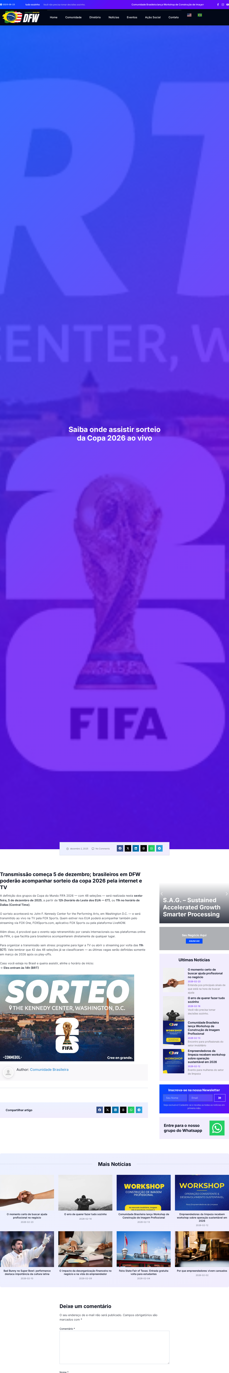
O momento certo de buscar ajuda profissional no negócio (205, 973)
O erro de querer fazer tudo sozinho (85, 1214)
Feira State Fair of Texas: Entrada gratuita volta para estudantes (143, 1272)
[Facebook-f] (218, 4)
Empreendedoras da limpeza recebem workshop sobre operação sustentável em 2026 (206, 1056)
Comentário (67, 1328)
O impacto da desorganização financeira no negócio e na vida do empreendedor (85, 1272)
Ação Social (153, 17)
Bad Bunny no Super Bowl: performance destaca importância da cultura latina (27, 1272)
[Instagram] (222, 4)
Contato (174, 17)
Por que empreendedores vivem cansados (202, 1270)
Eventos (132, 17)
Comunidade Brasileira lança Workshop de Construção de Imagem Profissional (204, 1028)
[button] (200, 5)
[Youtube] (227, 4)
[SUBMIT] (219, 1098)
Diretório (95, 17)
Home (53, 17)
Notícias (114, 17)
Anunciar (194, 941)
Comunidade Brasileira (49, 1069)
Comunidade (73, 17)
